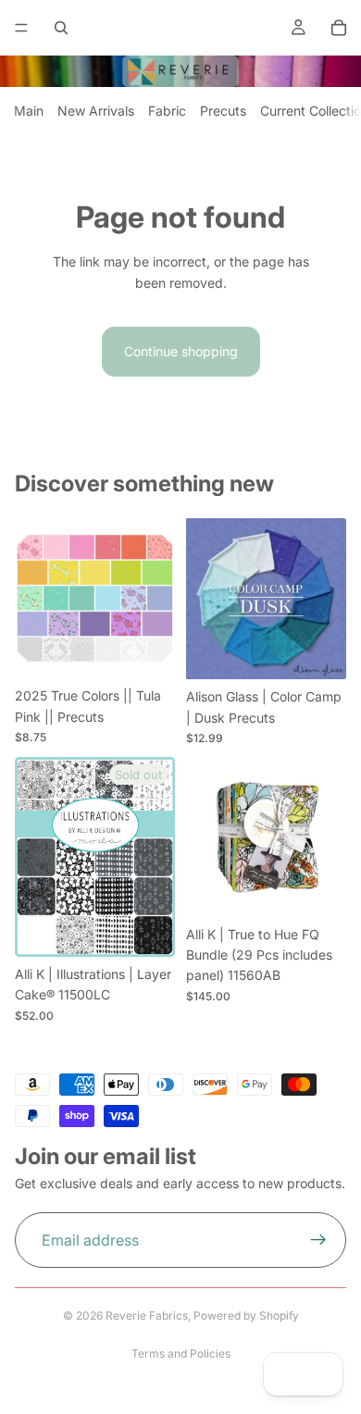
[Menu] (21, 27)
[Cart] (338, 27)
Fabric (167, 110)
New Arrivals (95, 110)
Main (29, 110)
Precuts (223, 110)
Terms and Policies (180, 1353)
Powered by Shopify (246, 1315)
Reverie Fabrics (147, 1315)
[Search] (61, 27)
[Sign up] (318, 1240)
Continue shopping (181, 351)
